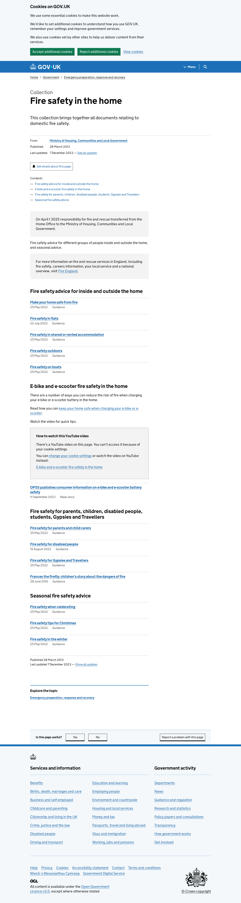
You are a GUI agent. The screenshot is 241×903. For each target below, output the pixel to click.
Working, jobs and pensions (113, 842)
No (101, 737)
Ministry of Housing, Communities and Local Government (88, 140)
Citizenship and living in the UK (53, 817)
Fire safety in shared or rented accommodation (67, 334)
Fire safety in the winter (48, 639)
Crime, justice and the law (50, 825)
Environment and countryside (114, 800)
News (158, 791)
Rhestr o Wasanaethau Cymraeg (54, 873)
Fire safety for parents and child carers (60, 528)
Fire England (68, 271)
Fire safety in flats (44, 318)
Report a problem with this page (182, 737)
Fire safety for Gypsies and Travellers (59, 560)
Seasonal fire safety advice (52, 200)
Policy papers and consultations (179, 817)
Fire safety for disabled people (54, 544)
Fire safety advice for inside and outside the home (66, 184)
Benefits (36, 783)
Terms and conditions (144, 868)
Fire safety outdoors (46, 351)
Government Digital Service (104, 873)
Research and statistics (172, 808)
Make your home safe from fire (54, 302)
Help (34, 868)
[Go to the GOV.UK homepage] (45, 66)
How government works (172, 834)
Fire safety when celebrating (52, 607)
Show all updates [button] (86, 664)
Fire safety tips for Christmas (53, 623)
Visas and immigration (109, 834)
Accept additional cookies (52, 51)
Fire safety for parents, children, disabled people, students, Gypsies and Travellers (87, 194)
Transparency (164, 825)
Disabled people (42, 834)
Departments (164, 783)
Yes (79, 737)
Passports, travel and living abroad (119, 825)
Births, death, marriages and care (56, 791)
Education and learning (110, 783)
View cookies (133, 51)
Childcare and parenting (48, 808)
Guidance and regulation (173, 800)
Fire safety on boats (45, 367)
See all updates (87, 153)
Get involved (164, 842)
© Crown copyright (196, 891)
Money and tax (103, 817)
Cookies (62, 868)
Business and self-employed (51, 800)
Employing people (106, 791)
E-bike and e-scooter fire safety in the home (62, 189)
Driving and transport (46, 842)
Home (34, 77)
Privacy (47, 868)
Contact (118, 868)
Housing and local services (112, 808)
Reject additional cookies (99, 51)
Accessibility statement (90, 868)
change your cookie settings (70, 456)
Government (51, 77)
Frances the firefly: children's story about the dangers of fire (77, 576)
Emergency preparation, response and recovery (94, 77)
